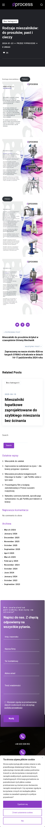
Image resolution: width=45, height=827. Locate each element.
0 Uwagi (6, 47)
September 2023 (12, 584)
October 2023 (11, 580)
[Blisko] (42, 757)
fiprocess (30, 43)
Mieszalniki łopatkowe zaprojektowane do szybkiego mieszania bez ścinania (22, 410)
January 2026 (10, 534)
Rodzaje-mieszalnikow (10, 79)
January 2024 (10, 577)
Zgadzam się (22, 804)
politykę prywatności (13, 708)
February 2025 (11, 561)
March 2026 (10, 530)
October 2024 (11, 569)
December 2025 (12, 538)
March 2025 (10, 557)
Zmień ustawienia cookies (22, 813)
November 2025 (12, 541)
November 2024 (12, 565)
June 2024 (9, 573)
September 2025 (12, 549)
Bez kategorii (10, 21)
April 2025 (9, 553)
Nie (22, 821)
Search (5, 435)
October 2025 (11, 545)
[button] (41, 5)
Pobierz (25, 79)
